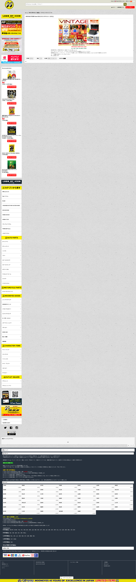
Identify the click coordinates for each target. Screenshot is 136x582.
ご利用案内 (5, 419)
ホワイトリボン (5, 269)
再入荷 (3, 200)
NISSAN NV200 (5, 210)
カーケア (4, 278)
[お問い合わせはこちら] (11, 33)
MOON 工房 (4, 332)
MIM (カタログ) (5, 191)
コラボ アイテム (5, 233)
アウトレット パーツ (6, 385)
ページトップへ (131, 445)
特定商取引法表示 (6, 422)
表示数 (28, 58)
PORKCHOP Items (6, 228)
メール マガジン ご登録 (74, 562)
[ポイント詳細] (11, 25)
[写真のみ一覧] (64, 58)
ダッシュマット (5, 246)
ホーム (3, 562)
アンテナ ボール (5, 283)
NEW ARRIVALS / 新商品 (40, 562)
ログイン (113, 7)
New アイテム (5, 196)
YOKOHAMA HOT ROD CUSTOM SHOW (11, 205)
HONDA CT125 (5, 219)
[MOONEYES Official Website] (11, 22)
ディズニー (4, 372)
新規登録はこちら (121, 7)
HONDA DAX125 (5, 214)
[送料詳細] (11, 29)
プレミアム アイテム (6, 224)
